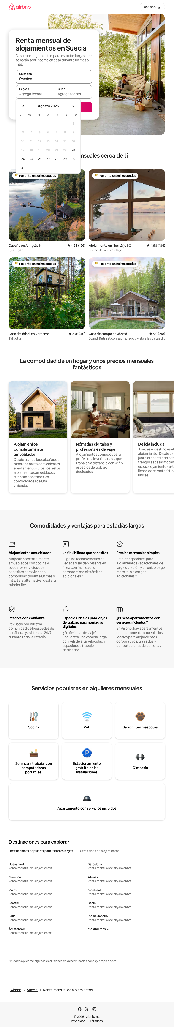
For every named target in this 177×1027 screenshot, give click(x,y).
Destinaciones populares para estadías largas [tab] (41, 851)
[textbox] (35, 93)
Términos (96, 1021)
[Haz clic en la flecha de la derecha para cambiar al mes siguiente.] (73, 106)
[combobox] (54, 78)
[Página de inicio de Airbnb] (20, 7)
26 (39, 159)
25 (31, 159)
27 (48, 159)
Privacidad (78, 1021)
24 (23, 159)
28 (56, 159)
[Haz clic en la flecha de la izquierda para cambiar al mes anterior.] (23, 106)
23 (73, 150)
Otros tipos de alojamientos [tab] (99, 851)
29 (65, 159)
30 (73, 159)
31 (22, 168)
